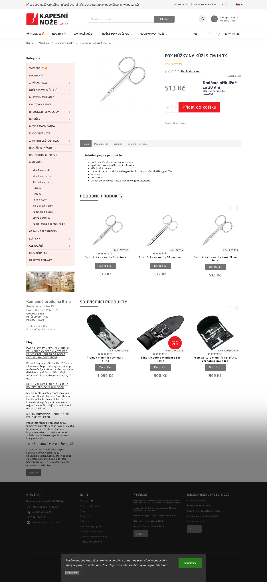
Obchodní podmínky (91, 531)
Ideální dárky (38, 252)
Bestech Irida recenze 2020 (148, 521)
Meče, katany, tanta (42, 126)
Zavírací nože (38, 82)
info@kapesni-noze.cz (45, 506)
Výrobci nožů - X (196, 521)
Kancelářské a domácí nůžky (49, 223)
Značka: (234, 75)
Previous (230, 208)
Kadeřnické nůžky (43, 211)
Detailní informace (175, 123)
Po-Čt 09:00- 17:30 (37, 316)
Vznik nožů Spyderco (198, 500)
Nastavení (72, 572)
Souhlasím (190, 563)
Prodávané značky (91, 541)
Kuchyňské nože (39, 133)
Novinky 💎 (181, 4)
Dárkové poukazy (40, 260)
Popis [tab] (86, 143)
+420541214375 (35, 517)
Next (236, 208)
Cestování (36, 245)
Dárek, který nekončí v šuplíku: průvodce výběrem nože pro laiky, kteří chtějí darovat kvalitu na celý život (49, 353)
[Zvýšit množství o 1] (175, 107)
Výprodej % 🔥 (38, 68)
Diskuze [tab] (118, 143)
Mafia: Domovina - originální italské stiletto (47, 415)
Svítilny (34, 238)
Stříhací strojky (41, 217)
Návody (84, 521)
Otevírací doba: (35, 313)
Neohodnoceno (191, 71)
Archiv (33, 472)
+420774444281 (41, 511)
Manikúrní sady (41, 169)
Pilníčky (37, 187)
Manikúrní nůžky (42, 175)
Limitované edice (40, 104)
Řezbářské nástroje (42, 147)
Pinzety (37, 193)
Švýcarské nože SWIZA (199, 505)
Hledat (164, 19)
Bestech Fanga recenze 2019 (149, 526)
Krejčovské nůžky (43, 205)
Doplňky (34, 118)
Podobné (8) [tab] (101, 143)
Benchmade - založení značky (203, 516)
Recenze (85, 516)
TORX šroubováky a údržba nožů (50, 443)
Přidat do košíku (199, 107)
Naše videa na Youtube (45, 522)
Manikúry (35, 162)
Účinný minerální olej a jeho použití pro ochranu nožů (47, 386)
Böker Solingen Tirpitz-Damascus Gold (154, 515)
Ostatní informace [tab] (138, 143)
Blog (225, 4)
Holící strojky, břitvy (43, 155)
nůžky (94, 161)
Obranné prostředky (43, 231)
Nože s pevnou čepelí (42, 89)
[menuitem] (37, 33)
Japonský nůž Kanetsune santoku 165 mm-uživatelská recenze (156, 509)
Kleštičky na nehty (43, 181)
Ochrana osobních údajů (94, 536)
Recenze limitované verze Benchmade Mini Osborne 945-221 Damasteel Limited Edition (157, 501)
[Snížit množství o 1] (167, 107)
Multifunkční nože (41, 97)
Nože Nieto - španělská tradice (203, 511)
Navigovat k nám (205, 4)
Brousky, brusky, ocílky (44, 111)
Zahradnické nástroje (44, 140)
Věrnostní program (91, 526)
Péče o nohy (39, 199)
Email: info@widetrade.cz (40, 329)
